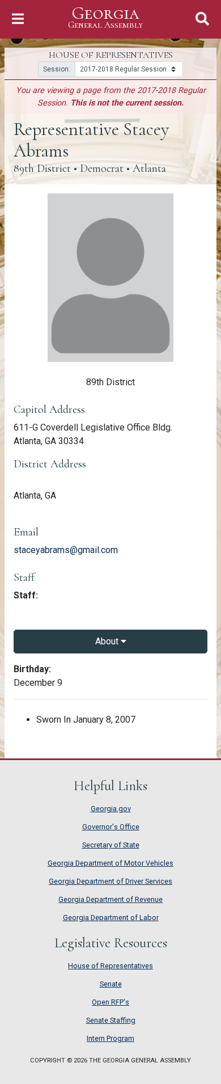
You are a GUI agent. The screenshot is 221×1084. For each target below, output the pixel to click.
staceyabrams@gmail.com (66, 550)
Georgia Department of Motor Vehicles (110, 863)
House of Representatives (110, 965)
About (108, 641)
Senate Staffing (110, 1020)
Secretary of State (110, 845)
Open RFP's (110, 1002)
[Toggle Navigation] (18, 19)
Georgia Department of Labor (111, 917)
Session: (56, 69)
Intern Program (110, 1038)
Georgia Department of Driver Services (110, 881)
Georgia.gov (111, 808)
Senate (111, 984)
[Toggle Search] (202, 19)
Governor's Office (110, 827)
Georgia (105, 18)
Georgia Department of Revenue (110, 899)
